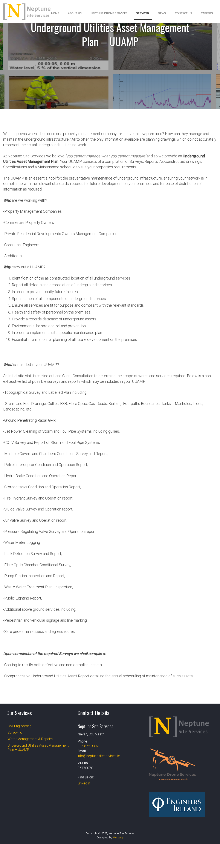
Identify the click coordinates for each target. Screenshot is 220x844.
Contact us (183, 13)
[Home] (26, 11)
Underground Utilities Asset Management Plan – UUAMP (38, 747)
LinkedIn (84, 783)
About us (75, 13)
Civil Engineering (19, 726)
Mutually (118, 837)
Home (55, 13)
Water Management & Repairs (30, 739)
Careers (207, 13)
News (162, 13)
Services (142, 13)
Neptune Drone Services (109, 13)
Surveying (15, 732)
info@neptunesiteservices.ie (99, 756)
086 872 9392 (88, 746)
